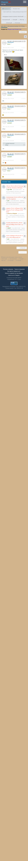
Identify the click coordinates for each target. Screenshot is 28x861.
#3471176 (23, 112)
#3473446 (23, 174)
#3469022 (23, 47)
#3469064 (23, 98)
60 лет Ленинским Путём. (13, 26)
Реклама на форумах (8, 269)
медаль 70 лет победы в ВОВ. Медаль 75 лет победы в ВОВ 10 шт (14, 209)
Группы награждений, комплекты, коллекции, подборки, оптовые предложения (15, 191)
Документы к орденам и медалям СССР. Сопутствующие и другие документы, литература (15, 240)
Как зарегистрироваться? (13, 271)
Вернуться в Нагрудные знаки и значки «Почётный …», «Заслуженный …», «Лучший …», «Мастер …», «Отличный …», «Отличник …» (13, 258)
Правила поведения (19, 269)
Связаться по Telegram (14, 275)
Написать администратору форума (14, 273)
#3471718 (23, 160)
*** (11, 44)
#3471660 (23, 126)
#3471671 (23, 140)
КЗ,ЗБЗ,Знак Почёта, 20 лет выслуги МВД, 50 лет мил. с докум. (14, 224)
